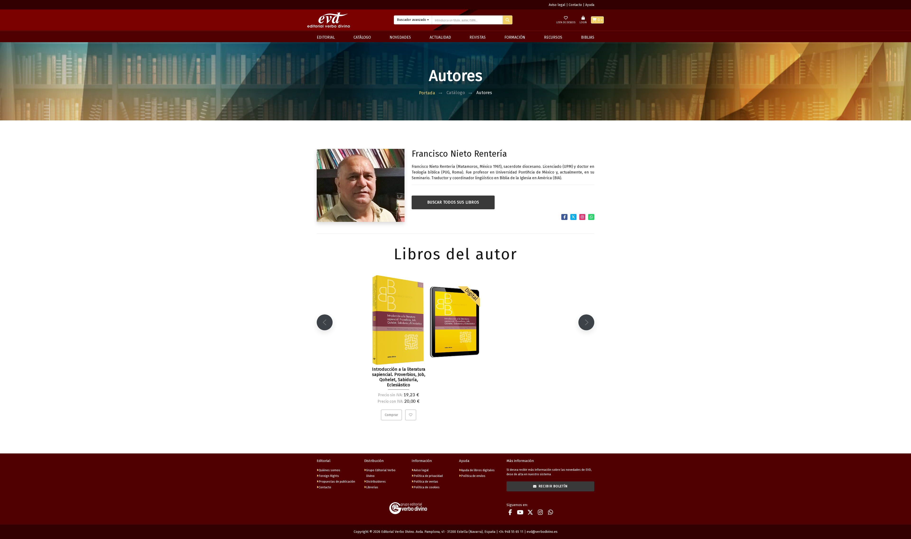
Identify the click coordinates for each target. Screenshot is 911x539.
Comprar (391, 415)
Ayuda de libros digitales (478, 470)
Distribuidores (376, 481)
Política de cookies (427, 487)
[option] (398, 349)
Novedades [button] (400, 37)
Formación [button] (514, 37)
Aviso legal (557, 5)
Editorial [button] (326, 37)
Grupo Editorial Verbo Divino (380, 473)
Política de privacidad (428, 476)
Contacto (575, 5)
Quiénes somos (329, 470)
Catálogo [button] (362, 37)
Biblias (587, 37)
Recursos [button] (553, 37)
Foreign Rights (329, 476)
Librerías (372, 487)
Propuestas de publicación (337, 481)
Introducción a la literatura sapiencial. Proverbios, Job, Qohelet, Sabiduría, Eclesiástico (398, 377)
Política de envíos (473, 476)
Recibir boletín (553, 486)
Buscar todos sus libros (453, 202)
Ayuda (589, 5)
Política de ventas (426, 481)
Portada (427, 93)
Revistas (477, 37)
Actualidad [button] (440, 37)
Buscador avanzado (411, 20)
